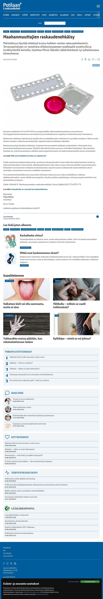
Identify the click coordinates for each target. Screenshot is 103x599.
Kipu (44, 15)
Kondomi (40, 31)
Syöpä (25, 15)
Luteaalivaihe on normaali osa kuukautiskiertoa (29, 189)
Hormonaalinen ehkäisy (29, 31)
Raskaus (48, 31)
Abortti (67, 31)
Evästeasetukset (73, 582)
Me (4, 550)
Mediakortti (7, 548)
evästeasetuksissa (42, 594)
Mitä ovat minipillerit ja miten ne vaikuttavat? (28, 156)
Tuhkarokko (9, 315)
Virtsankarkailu (25, 247)
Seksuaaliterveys (58, 31)
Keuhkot (15, 15)
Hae (40, 23)
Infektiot (35, 15)
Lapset (87, 15)
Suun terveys (9, 281)
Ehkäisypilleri (15, 31)
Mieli (79, 15)
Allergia (64, 15)
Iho (73, 15)
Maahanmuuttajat (77, 31)
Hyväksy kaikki (90, 582)
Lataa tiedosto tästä (11, 218)
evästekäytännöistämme (31, 592)
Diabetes (53, 15)
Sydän (6, 15)
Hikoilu (58, 281)
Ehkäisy (6, 31)
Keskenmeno (24, 265)
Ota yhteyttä (7, 553)
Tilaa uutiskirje (8, 556)
